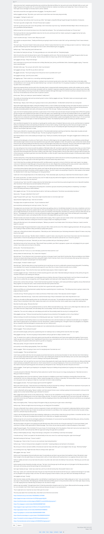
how (47, 532)
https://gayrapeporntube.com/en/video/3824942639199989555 (30, 509)
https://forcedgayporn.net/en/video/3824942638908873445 (29, 504)
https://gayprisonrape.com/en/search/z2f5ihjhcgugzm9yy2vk (30, 498)
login (60, 532)
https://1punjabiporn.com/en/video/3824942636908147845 (29, 512)
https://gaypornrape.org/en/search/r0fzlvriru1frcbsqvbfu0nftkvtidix (32, 507)
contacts (56, 532)
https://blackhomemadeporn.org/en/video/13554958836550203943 (32, 515)
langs (51, 532)
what (43, 532)
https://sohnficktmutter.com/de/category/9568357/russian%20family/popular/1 (35, 501)
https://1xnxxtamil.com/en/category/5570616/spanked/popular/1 (31, 518)
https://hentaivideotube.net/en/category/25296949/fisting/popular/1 (32, 521)
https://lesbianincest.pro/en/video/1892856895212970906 (29, 495)
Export (19, 525)
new (40, 532)
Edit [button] (14, 525)
